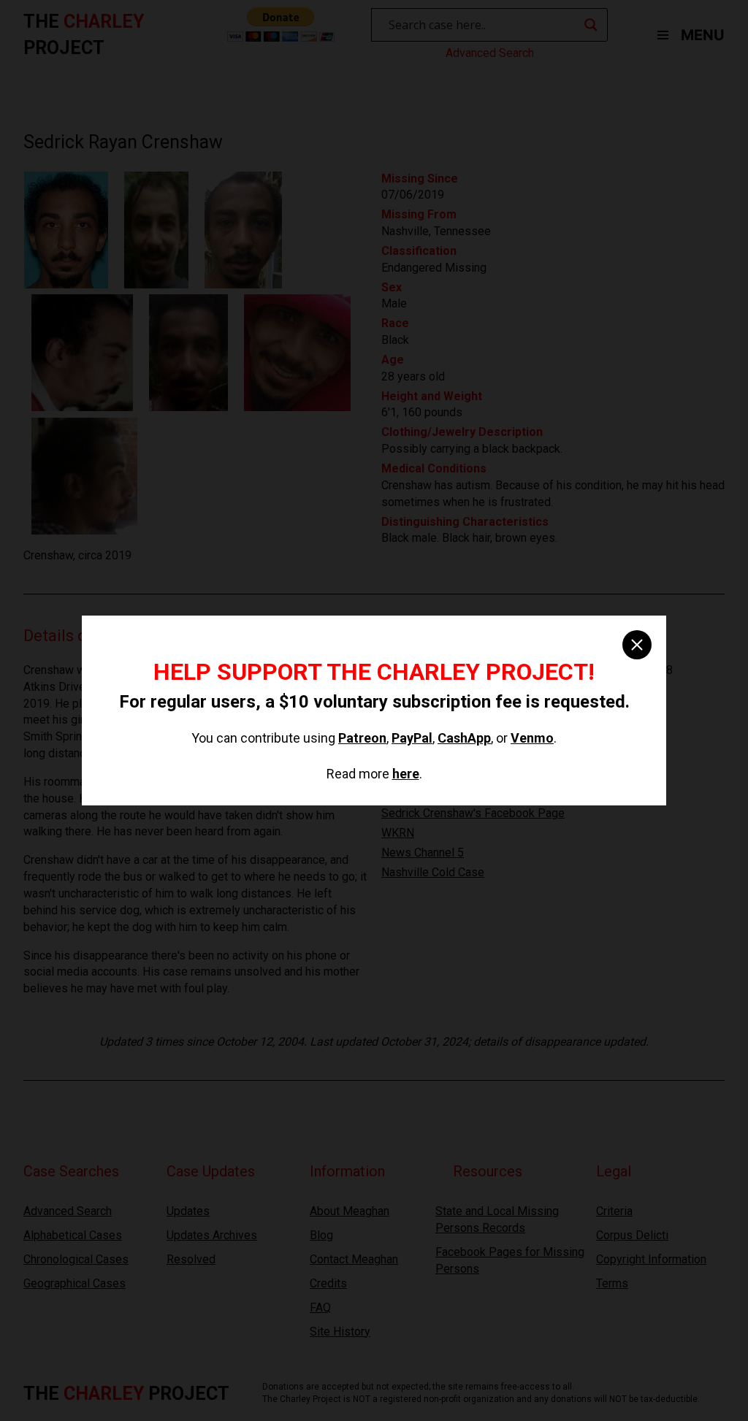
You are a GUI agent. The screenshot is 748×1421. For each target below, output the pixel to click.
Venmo (532, 738)
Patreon (362, 738)
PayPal (412, 738)
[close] (637, 644)
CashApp (464, 738)
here (405, 773)
